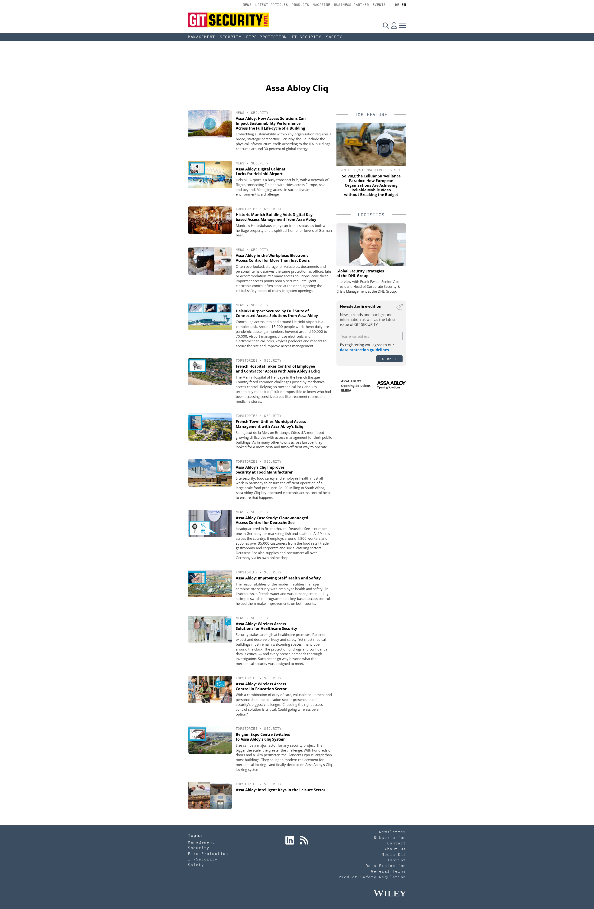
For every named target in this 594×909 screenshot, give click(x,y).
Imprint (396, 860)
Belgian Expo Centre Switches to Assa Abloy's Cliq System (263, 737)
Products (300, 5)
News (247, 5)
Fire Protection (266, 36)
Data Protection (386, 865)
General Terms (388, 871)
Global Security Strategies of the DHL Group (360, 273)
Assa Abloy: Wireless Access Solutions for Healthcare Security (266, 626)
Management (201, 36)
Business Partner (351, 5)
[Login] (394, 25)
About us (395, 849)
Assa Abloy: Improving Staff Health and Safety (278, 578)
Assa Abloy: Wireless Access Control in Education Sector (261, 686)
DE (397, 5)
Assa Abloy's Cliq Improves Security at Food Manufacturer (264, 470)
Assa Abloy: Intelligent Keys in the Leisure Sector (280, 789)
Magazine (321, 5)
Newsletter (392, 832)
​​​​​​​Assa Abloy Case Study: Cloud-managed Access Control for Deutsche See (272, 520)
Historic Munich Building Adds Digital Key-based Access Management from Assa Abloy (276, 217)
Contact (396, 843)
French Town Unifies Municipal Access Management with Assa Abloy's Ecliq (271, 424)
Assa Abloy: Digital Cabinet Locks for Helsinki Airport (260, 172)
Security (231, 36)
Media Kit (394, 854)
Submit (389, 358)
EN (404, 5)
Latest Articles (271, 5)
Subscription (390, 837)
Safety (334, 36)
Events (379, 5)
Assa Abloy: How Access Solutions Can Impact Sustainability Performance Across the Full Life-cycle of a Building (271, 123)
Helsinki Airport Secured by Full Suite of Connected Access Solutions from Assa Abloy (277, 313)
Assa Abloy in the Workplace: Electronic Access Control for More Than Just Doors (273, 258)
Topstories (247, 209)
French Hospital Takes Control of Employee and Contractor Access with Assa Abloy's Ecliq (278, 369)
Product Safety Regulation (372, 877)
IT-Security (306, 36)
